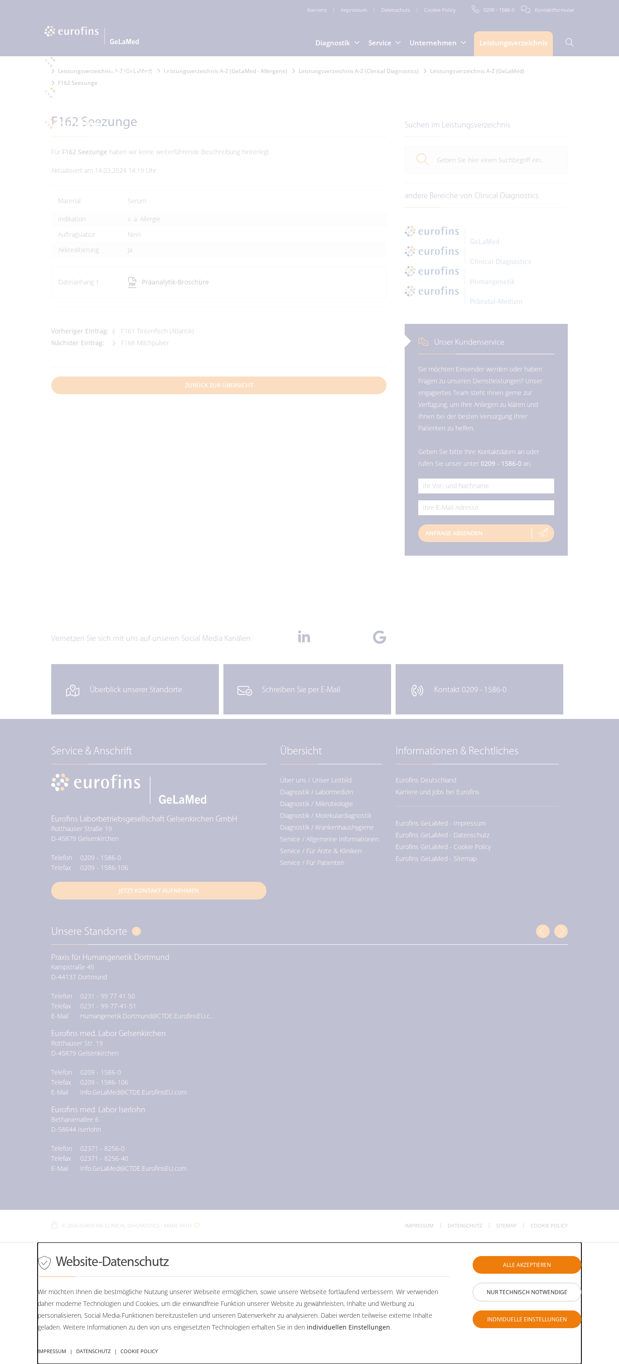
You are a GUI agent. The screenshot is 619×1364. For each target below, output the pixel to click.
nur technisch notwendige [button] (527, 1292)
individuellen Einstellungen (348, 1327)
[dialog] (309, 1303)
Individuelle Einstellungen (527, 1319)
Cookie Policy (139, 1351)
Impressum (52, 1351)
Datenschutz (93, 1351)
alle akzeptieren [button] (527, 1265)
